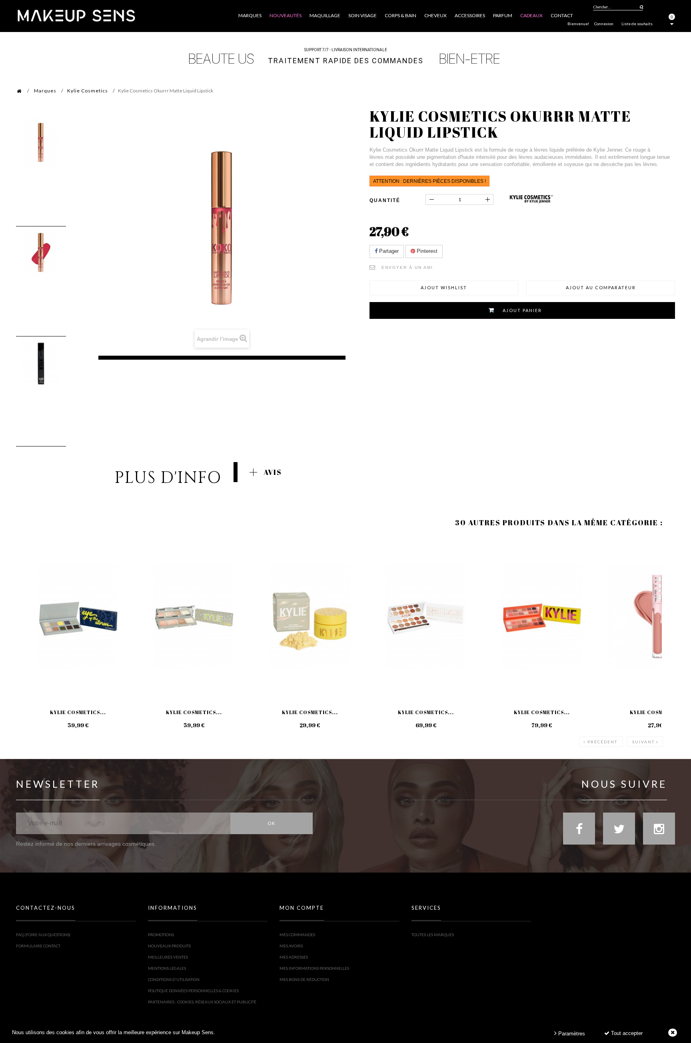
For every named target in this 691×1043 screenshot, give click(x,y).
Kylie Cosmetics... (78, 712)
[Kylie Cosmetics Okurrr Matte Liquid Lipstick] (41, 143)
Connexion (603, 23)
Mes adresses (294, 957)
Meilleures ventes (168, 957)
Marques (45, 91)
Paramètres (571, 1034)
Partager (388, 251)
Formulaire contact (38, 945)
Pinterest (426, 251)
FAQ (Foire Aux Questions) (43, 934)
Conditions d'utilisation (174, 979)
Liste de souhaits (637, 23)
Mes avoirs (291, 945)
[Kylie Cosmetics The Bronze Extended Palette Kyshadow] (426, 617)
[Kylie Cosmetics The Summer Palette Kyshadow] (542, 617)
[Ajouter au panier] (32, 570)
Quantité (384, 200)
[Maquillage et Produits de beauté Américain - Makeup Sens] (76, 15)
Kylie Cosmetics (87, 91)
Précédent (602, 741)
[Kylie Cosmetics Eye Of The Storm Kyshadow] (78, 617)
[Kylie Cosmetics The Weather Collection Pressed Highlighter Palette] (194, 617)
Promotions (161, 934)
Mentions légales (167, 968)
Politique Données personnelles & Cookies (193, 990)
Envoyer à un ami (407, 267)
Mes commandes (297, 934)
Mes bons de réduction (304, 979)
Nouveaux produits (169, 945)
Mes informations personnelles (314, 968)
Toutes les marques (432, 934)
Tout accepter (626, 1033)
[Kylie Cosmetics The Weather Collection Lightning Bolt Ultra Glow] (310, 617)
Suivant (643, 741)
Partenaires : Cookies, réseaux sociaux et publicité (202, 1001)
